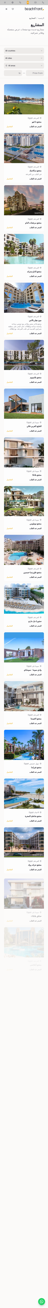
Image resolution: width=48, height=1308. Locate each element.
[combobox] (24, 51)
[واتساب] (41, 1301)
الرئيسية (41, 18)
